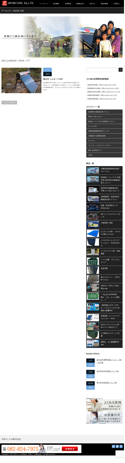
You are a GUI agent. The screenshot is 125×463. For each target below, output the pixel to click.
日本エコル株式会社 (9, 60)
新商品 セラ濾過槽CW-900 (110, 343)
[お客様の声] (104, 423)
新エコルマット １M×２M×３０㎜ (110, 278)
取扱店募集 (104, 3)
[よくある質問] (105, 411)
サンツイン (91, 140)
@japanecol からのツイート (94, 398)
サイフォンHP (92, 126)
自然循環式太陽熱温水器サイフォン (98, 112)
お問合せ (116, 3)
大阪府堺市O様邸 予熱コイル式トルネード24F (101, 84)
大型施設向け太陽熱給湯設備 (96, 136)
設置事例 (68, 3)
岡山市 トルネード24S (53, 79)
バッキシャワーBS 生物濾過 (110, 252)
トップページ (43, 3)
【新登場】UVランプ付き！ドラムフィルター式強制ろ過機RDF (110, 308)
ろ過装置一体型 (107, 223)
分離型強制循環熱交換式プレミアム (98, 131)
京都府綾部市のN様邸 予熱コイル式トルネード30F (103, 88)
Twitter (117, 446)
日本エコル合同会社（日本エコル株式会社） (28, 454)
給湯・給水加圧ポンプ (94, 150)
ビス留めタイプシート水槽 (110, 334)
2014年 (21, 60)
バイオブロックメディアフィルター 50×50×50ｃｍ (110, 243)
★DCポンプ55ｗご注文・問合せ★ (110, 287)
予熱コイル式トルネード (95, 116)
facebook (121, 446)
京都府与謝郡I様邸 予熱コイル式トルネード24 (101, 98)
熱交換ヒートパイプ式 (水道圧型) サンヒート (101, 121)
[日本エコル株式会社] (18, 5)
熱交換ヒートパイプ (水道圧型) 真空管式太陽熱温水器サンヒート (111, 180)
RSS (113, 446)
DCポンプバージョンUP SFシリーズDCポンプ (111, 326)
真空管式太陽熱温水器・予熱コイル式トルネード (110, 189)
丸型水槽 (104, 268)
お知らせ (92, 3)
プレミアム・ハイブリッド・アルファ (99, 145)
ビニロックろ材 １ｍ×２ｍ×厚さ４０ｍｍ (110, 233)
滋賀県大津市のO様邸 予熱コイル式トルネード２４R (103, 91)
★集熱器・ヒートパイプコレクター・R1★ (110, 317)
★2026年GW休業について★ (108, 371)
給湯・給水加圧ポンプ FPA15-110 (110, 206)
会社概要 (56, 3)
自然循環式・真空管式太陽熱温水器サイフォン (110, 198)
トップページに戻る (9, 102)
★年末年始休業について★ (107, 383)
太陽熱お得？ (80, 3)
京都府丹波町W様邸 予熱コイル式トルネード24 (102, 95)
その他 (90, 155)
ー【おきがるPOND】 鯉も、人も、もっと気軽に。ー (110, 297)
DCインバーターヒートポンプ (110, 215)
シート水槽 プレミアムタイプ (110, 261)
